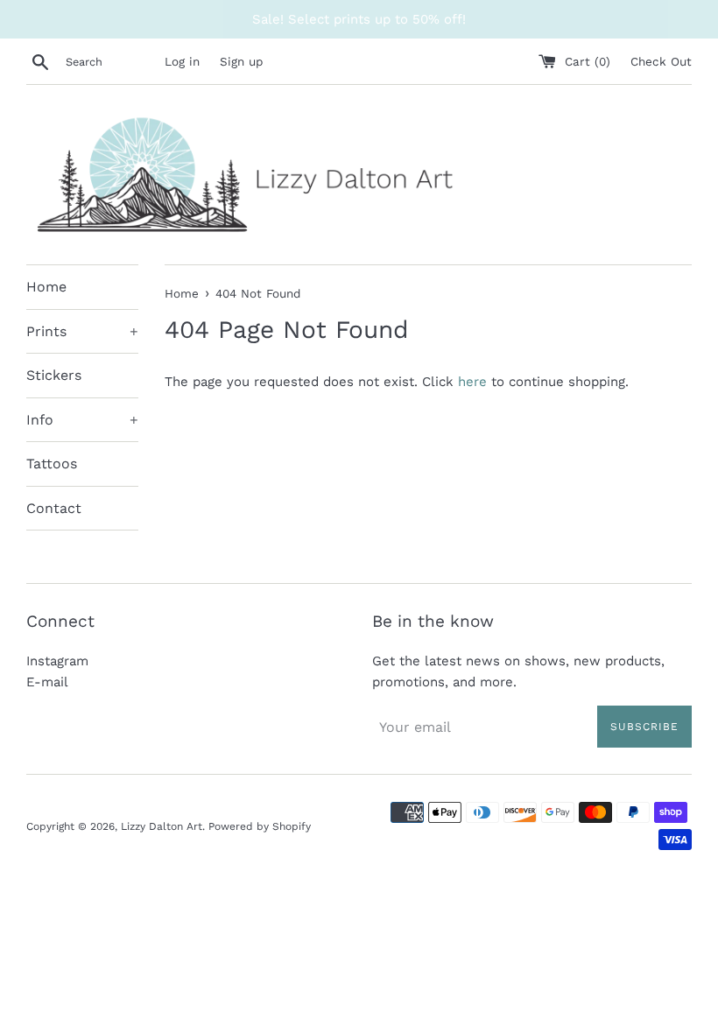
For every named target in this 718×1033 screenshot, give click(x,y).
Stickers (53, 375)
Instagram (57, 661)
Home (46, 286)
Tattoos (51, 463)
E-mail (47, 682)
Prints (82, 331)
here (472, 382)
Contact (53, 508)
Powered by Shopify (259, 826)
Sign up (241, 61)
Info (82, 419)
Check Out (661, 61)
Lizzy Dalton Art (161, 826)
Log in (182, 61)
